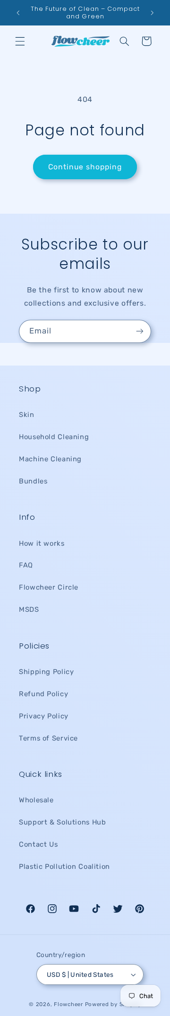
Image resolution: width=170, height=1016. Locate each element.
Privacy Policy (43, 716)
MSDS (29, 609)
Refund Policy (43, 694)
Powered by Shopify (113, 1004)
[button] (20, 41)
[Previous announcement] (18, 12)
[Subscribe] (140, 331)
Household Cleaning (54, 437)
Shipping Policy (46, 671)
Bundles (33, 481)
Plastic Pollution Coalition (64, 866)
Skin (26, 414)
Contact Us (38, 844)
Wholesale (36, 800)
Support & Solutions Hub (62, 822)
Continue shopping (85, 166)
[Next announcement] (152, 12)
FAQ (26, 565)
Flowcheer (68, 1004)
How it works (42, 543)
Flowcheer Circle (48, 587)
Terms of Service (48, 738)
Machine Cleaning (50, 459)
